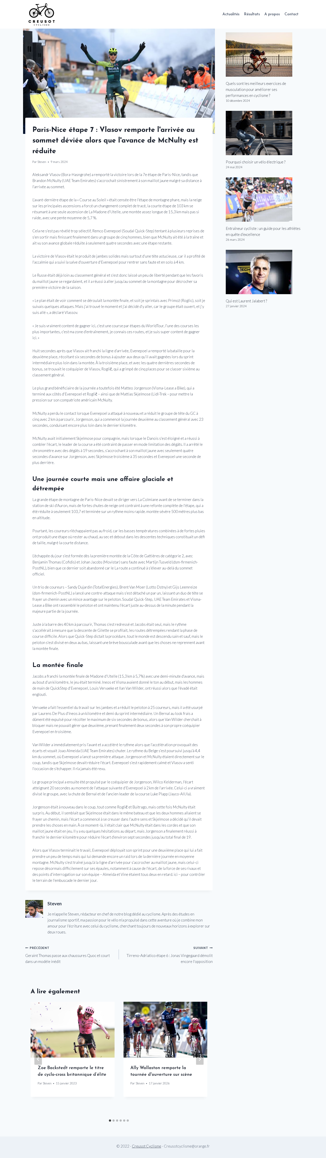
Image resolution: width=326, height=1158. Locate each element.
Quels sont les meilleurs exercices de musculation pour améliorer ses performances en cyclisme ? (256, 89)
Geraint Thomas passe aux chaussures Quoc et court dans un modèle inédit (67, 955)
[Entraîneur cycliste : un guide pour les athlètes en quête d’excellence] (263, 199)
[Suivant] (200, 1059)
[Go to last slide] (38, 1059)
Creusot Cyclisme (146, 1146)
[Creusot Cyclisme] (42, 14)
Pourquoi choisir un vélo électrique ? (255, 162)
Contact (292, 14)
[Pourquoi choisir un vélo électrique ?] (263, 133)
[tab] (110, 1120)
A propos (272, 14)
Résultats (252, 14)
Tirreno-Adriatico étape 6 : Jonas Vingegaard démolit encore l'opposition (169, 955)
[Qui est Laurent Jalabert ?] (263, 272)
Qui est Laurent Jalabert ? (246, 301)
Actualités (231, 14)
